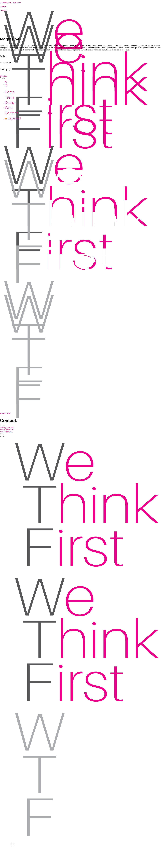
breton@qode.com (7, 428)
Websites (3, 76)
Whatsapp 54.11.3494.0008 (10, 3)
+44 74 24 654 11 (6, 432)
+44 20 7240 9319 (7, 430)
